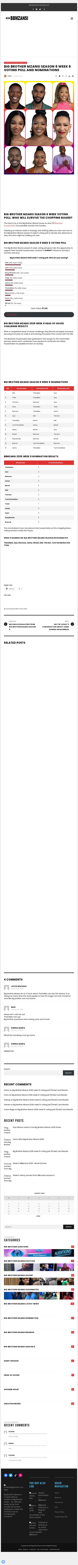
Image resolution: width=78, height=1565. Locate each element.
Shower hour (11, 1389)
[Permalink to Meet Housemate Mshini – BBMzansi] (65, 1296)
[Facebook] (33, 9)
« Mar (38, 1216)
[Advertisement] (39, 40)
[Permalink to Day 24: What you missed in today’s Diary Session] (27, 1367)
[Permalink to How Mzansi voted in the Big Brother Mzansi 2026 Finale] (22, 1353)
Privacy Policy (59, 1512)
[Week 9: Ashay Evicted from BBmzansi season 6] (54, 890)
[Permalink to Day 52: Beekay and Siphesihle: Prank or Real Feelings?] (22, 1296)
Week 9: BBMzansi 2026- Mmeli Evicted (20, 969)
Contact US (59, 1502)
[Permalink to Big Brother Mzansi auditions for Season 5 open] (27, 1253)
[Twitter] (39, 9)
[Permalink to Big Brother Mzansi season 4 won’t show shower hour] (39, 1395)
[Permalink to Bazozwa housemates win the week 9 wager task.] (65, 1353)
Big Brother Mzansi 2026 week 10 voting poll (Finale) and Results (39, 5)
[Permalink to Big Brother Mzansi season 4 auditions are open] (62, 1253)
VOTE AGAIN (11, 314)
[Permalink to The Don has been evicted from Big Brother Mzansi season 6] (65, 1267)
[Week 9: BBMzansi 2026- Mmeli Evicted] (17, 890)
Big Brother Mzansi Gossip (18, 1275)
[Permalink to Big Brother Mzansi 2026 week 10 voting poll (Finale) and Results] (22, 1324)
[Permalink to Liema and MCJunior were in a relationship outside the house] (27, 1338)
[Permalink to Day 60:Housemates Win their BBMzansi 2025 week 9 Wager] (65, 1310)
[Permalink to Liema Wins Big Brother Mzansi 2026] (48, 1353)
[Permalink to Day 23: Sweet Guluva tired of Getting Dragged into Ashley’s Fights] (48, 1296)
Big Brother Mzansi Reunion (19, 1332)
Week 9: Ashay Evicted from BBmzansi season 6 (57, 969)
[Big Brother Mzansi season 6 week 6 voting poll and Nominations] (39, 127)
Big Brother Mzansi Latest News (21, 1303)
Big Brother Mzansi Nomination (15, 63)
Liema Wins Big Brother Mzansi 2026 (19, 808)
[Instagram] (36, 9)
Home (57, 1493)
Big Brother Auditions (16, 1246)
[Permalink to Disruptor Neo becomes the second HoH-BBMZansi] (39, 1381)
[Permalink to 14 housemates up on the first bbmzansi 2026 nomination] (65, 1324)
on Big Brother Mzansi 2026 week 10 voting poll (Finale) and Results (28, 1434)
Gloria (6, 1090)
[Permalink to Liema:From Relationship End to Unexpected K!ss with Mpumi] (65, 1410)
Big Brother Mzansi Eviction (19, 1261)
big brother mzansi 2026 (19, 609)
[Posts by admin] (5, 76)
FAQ (56, 1507)
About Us (58, 1498)
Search (7, 1069)
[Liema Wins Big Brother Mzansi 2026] (17, 729)
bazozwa (9, 609)
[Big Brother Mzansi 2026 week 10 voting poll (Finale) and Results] (54, 729)
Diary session (11, 1361)
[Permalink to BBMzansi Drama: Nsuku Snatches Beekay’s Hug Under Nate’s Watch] (48, 1281)
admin (9, 76)
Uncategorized (12, 1403)
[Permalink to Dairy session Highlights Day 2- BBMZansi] (62, 1367)
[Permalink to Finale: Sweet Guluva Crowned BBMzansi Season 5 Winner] (22, 1310)
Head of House (12, 1375)
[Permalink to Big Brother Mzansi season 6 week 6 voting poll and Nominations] (48, 1324)
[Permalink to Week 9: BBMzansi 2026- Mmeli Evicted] (22, 1267)
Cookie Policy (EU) (61, 1517)
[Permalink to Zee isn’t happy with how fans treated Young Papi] (62, 1338)
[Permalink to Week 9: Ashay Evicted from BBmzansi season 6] (48, 1267)
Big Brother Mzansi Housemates (21, 1289)
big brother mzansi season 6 (19, 1346)
